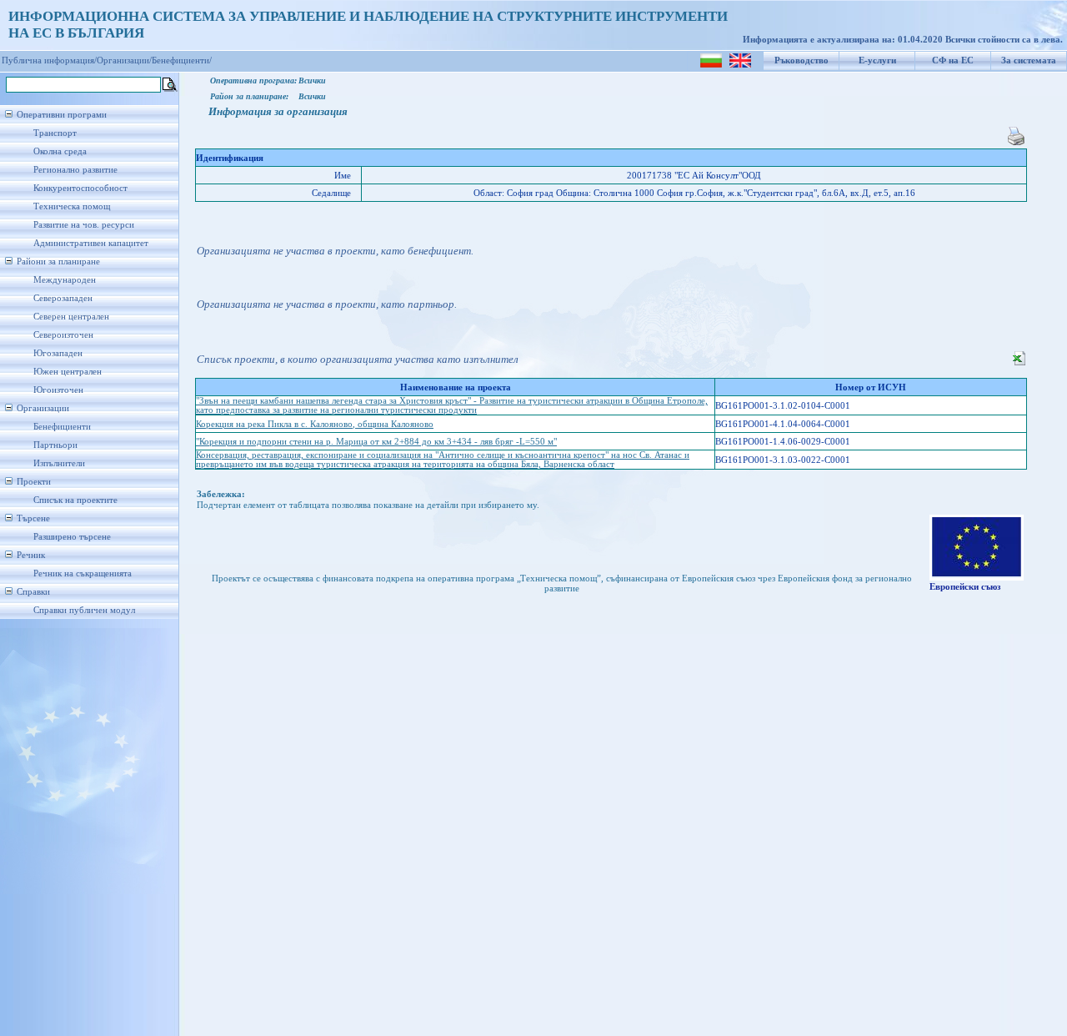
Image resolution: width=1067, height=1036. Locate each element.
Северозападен (63, 298)
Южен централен (67, 371)
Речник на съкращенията (82, 573)
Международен (64, 279)
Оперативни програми (62, 114)
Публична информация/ (49, 60)
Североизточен (63, 334)
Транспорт (55, 133)
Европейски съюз (964, 586)
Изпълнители (59, 463)
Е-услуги (877, 60)
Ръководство (801, 60)
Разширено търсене (72, 536)
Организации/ (124, 60)
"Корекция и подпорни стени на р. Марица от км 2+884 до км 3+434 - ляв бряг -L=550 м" (376, 441)
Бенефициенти (62, 426)
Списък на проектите (75, 500)
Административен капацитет (90, 243)
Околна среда (60, 151)
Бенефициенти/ (182, 60)
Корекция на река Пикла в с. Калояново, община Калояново (314, 424)
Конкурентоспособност (80, 188)
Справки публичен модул (84, 610)
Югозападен (58, 353)
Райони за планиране (58, 261)
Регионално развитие (75, 169)
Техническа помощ (71, 206)
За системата (1028, 60)
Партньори (55, 445)
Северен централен (71, 316)
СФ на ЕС (953, 60)
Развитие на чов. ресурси (83, 224)
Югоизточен (58, 390)
